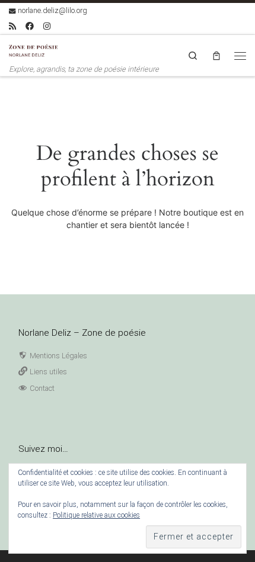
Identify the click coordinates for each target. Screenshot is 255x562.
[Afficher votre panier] (216, 55)
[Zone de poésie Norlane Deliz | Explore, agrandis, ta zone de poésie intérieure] (35, 49)
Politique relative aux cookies (96, 515)
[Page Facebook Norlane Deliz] (30, 26)
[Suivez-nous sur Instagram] (46, 26)
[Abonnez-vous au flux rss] (12, 26)
